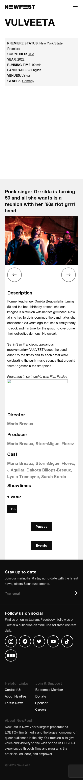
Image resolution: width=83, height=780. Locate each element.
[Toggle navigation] (75, 7)
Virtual (26, 75)
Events (41, 545)
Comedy (28, 81)
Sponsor (41, 703)
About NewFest (16, 696)
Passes (41, 526)
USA (31, 54)
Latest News (14, 703)
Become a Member (49, 690)
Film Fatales (58, 376)
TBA (12, 509)
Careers (41, 709)
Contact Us (13, 690)
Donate (40, 696)
